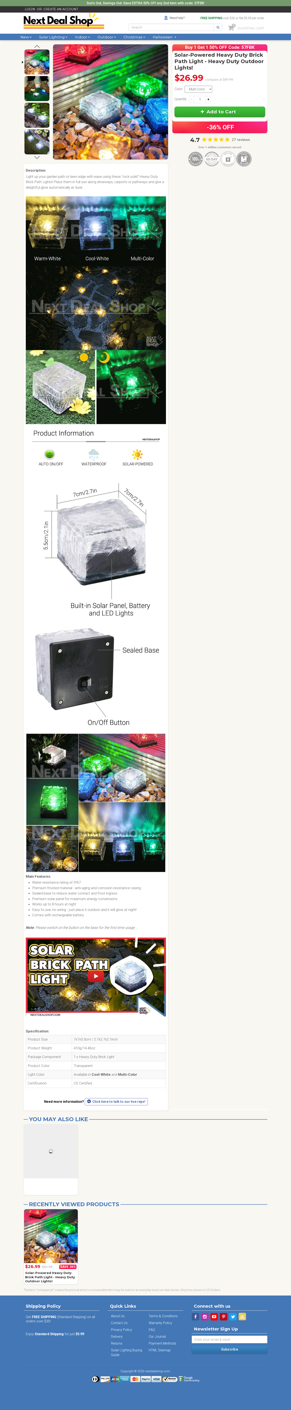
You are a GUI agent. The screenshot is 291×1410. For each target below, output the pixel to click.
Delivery (117, 1337)
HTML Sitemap (160, 1350)
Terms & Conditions (163, 1316)
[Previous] (37, 47)
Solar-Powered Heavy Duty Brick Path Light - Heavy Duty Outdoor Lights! (50, 1277)
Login (30, 9)
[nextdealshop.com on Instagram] (205, 1316)
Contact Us (119, 1323)
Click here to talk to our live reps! (119, 1102)
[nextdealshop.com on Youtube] (214, 1316)
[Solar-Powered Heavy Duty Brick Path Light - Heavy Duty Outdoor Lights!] (51, 1236)
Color (178, 89)
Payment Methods (162, 1343)
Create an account (60, 9)
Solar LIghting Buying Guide (126, 1352)
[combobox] (171, 27)
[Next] (37, 157)
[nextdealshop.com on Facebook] (195, 1316)
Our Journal (157, 1337)
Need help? (177, 18)
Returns (116, 1343)
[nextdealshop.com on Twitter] (233, 1316)
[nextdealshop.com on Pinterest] (223, 1316)
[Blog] (242, 1316)
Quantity (180, 99)
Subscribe (229, 1349)
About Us (118, 1316)
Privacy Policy (121, 1330)
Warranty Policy (160, 1323)
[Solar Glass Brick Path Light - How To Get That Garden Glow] (96, 979)
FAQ (152, 1330)
